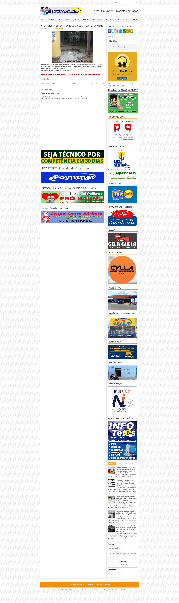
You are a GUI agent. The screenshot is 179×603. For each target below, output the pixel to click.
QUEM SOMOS (108, 19)
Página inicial (73, 83)
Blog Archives (129, 463)
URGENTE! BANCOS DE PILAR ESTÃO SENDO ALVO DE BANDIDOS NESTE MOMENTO (72, 26)
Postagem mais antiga (98, 83)
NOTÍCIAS (51, 19)
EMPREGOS (77, 19)
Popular (111, 463)
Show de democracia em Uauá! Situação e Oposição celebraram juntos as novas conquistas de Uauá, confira (126, 528)
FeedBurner (126, 565)
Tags (119, 463)
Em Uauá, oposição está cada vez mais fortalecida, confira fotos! (126, 468)
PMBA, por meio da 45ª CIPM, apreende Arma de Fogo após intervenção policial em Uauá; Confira (125, 482)
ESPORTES (59, 19)
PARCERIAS (86, 19)
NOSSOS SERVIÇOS (97, 19)
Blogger (107, 584)
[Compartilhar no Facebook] (48, 79)
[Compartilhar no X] (46, 79)
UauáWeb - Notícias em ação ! (88, 584)
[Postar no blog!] (44, 79)
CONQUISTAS (134, 19)
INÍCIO (43, 19)
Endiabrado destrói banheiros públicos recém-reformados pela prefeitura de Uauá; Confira (126, 513)
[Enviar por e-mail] (42, 79)
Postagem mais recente (49, 83)
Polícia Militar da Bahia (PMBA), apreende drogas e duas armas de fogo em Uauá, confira (126, 498)
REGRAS (118, 19)
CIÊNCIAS (69, 19)
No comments (59, 28)
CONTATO (125, 19)
